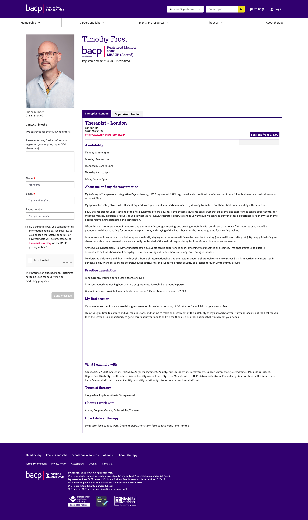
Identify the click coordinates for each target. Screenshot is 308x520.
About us (213, 22)
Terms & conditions (36, 463)
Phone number (34, 209)
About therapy (274, 22)
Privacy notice (59, 463)
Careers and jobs (90, 22)
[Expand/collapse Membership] (39, 22)
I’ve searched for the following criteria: (48, 131)
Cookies (93, 463)
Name (29, 178)
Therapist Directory (40, 243)
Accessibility (77, 463)
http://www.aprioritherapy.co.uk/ (105, 134)
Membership (28, 22)
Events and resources (152, 22)
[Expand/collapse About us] (221, 22)
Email (29, 193)
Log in (278, 9)
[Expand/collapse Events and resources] (167, 22)
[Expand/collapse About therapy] (286, 22)
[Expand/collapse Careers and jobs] (103, 22)
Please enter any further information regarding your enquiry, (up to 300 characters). (47, 144)
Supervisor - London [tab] (127, 114)
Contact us (108, 463)
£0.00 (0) (259, 9)
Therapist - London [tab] (97, 113)
